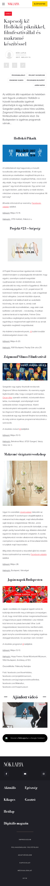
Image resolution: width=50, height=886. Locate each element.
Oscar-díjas (7, 397)
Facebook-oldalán (39, 554)
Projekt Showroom (37, 75)
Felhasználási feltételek (25, 847)
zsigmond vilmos (16, 80)
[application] (25, 715)
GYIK (25, 878)
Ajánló (8, 13)
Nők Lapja (13, 3)
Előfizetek (40, 4)
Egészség (31, 787)
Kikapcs (9, 799)
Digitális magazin (16, 823)
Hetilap (9, 811)
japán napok (39, 85)
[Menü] (3, 4)
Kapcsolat (25, 863)
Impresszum (25, 839)
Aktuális (10, 787)
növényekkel (25, 512)
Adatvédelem (25, 855)
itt (31, 331)
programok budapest (36, 80)
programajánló (18, 75)
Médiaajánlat (25, 870)
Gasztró (30, 799)
